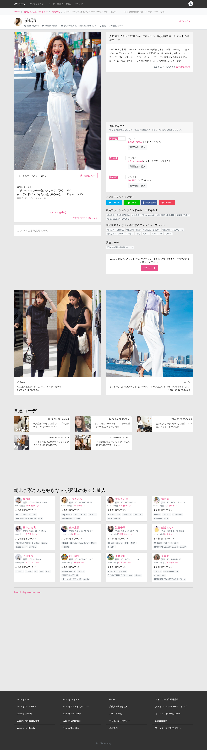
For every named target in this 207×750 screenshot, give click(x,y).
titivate (119, 543)
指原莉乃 (166, 499)
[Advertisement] (149, 97)
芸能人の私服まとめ (118, 706)
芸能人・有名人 (64, 4)
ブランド (79, 4)
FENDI (65, 543)
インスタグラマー (37, 4)
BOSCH (145, 233)
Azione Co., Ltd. (71, 728)
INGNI (133, 543)
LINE (133, 202)
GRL (126, 543)
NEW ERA (138, 514)
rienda (86, 579)
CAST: (183, 547)
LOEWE (29, 571)
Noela (44, 543)
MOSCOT (127, 514)
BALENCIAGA (114, 514)
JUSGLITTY (157, 233)
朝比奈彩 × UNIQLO (115, 230)
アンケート (149, 268)
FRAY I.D (92, 514)
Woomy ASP (23, 699)
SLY (18, 514)
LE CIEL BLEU (80, 514)
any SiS (32, 547)
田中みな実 (29, 527)
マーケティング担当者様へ (167, 728)
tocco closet (21, 547)
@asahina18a (51, 26)
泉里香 (165, 556)
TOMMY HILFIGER (116, 575)
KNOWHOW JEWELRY (26, 518)
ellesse (138, 575)
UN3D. (77, 518)
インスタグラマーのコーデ (167, 713)
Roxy (138, 233)
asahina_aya (33, 26)
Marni (93, 543)
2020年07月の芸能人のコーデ (120, 247)
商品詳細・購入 (137, 147)
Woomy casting (24, 713)
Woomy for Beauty (26, 728)
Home (112, 699)
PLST (166, 543)
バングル (132, 177)
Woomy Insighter (71, 699)
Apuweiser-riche (170, 571)
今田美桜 (28, 556)
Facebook (150, 202)
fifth (110, 518)
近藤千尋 (120, 527)
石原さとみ (75, 499)
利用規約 (113, 728)
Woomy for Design (72, 713)
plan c (129, 575)
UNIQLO (129, 233)
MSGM (157, 514)
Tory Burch (84, 543)
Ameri (24, 514)
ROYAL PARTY (68, 571)
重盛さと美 (121, 499)
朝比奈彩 (56, 11)
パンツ (131, 138)
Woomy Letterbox (72, 721)
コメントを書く (57, 212)
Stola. (182, 579)
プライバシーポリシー (119, 721)
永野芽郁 (120, 556)
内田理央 (74, 556)
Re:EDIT (111, 547)
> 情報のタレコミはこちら (85, 217)
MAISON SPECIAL (70, 575)
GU (35, 571)
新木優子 (28, 499)
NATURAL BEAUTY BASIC (166, 547)
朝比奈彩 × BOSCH (151, 230)
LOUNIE (132, 180)
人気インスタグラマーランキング (171, 706)
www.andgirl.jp (182, 67)
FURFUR (158, 518)
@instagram (161, 721)
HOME (17, 11)
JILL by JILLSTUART (71, 579)
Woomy (19, 4)
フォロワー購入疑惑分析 (166, 699)
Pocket (168, 202)
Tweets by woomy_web (28, 592)
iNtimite (73, 543)
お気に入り (185, 20)
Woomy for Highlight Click (76, 706)
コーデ (51, 4)
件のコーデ (32, 506)
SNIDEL (32, 514)
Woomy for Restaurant (28, 721)
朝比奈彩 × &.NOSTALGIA (118, 215)
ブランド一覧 (115, 713)
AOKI (48, 571)
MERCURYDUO (23, 543)
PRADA (111, 571)
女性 (104, 26)
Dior (40, 518)
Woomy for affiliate (26, 706)
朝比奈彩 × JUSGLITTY (172, 230)
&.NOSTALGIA (135, 142)
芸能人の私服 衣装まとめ (36, 11)
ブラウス (132, 158)
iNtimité (65, 547)
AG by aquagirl (135, 161)
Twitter (116, 202)
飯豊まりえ (167, 527)
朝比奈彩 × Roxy (133, 230)
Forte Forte (67, 518)
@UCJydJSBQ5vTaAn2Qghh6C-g (80, 26)
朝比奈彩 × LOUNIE (165, 215)
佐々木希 (74, 527)
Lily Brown (67, 514)
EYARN (117, 518)
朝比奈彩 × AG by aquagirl (143, 215)
